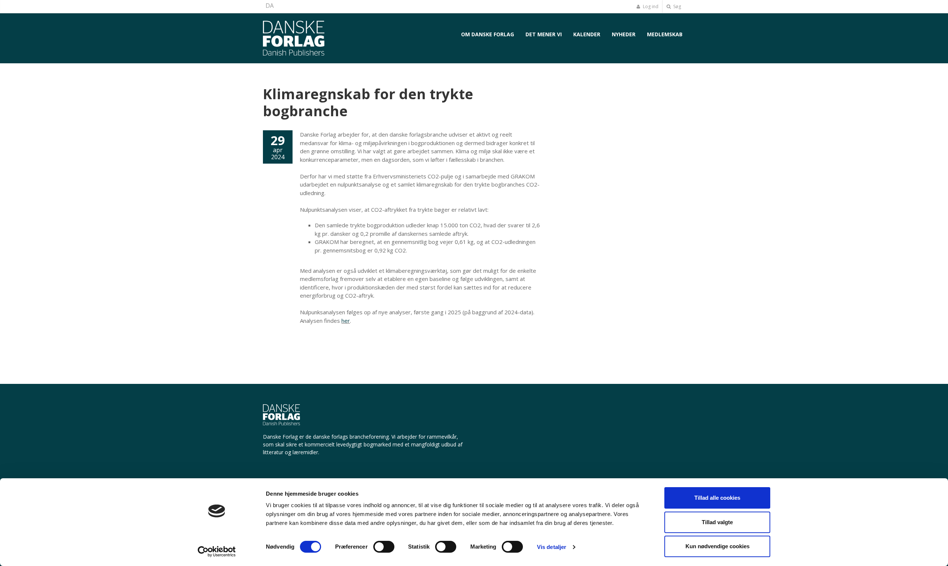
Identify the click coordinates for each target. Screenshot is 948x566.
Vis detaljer (551, 547)
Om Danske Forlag (487, 34)
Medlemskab (664, 34)
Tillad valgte (717, 522)
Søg (676, 6)
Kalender (586, 34)
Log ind (650, 6)
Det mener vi (543, 34)
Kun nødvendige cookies (717, 546)
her (345, 320)
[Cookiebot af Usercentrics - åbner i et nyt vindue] (216, 551)
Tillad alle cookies (717, 498)
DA (270, 5)
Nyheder (623, 34)
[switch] (383, 547)
